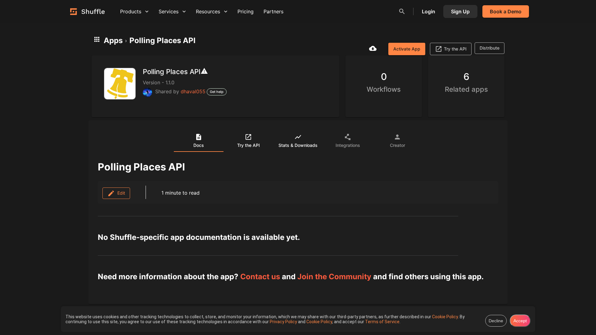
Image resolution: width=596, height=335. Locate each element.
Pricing (245, 11)
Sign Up (460, 11)
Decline (496, 320)
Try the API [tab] (248, 145)
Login (428, 11)
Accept (520, 320)
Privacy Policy (284, 321)
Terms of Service (382, 321)
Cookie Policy (445, 316)
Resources (208, 11)
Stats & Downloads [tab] (298, 145)
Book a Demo (506, 11)
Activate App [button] (406, 48)
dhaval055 (193, 91)
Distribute (489, 48)
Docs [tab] (198, 145)
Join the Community (334, 276)
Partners (273, 11)
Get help (217, 92)
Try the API (455, 48)
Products (130, 11)
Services (168, 11)
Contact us (260, 276)
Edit (120, 193)
